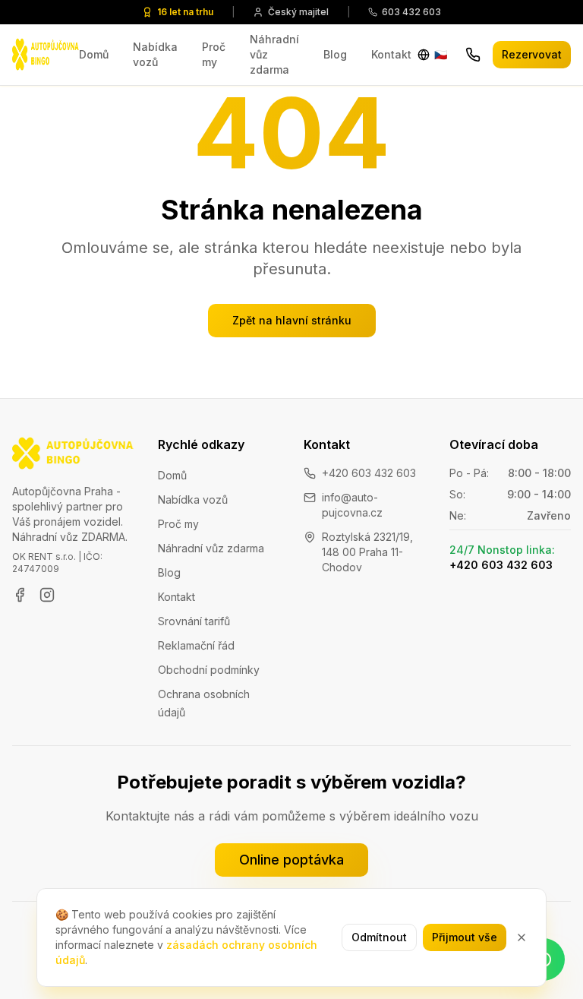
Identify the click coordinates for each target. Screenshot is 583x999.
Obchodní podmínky (209, 669)
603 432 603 (411, 11)
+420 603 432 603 (369, 472)
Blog (335, 54)
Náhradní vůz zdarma (274, 54)
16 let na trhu (185, 11)
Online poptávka (291, 860)
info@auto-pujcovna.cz (352, 505)
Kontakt (391, 54)
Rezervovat (532, 54)
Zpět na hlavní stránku (291, 320)
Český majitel (298, 11)
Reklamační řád (196, 645)
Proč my (213, 54)
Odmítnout (379, 937)
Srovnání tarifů (194, 621)
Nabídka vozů (155, 54)
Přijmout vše (464, 937)
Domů (94, 54)
